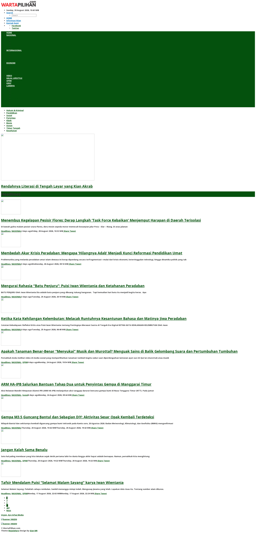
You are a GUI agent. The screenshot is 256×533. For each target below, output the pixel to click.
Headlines (6, 231)
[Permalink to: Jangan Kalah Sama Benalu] (11, 443)
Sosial (25, 395)
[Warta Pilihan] (18, 6)
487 (8, 508)
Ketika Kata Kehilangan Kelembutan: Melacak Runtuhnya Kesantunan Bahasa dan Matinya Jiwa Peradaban (94, 318)
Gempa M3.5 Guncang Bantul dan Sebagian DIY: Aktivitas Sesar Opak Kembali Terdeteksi (77, 417)
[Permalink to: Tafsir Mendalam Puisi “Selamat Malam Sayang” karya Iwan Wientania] (11, 476)
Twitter (15, 28)
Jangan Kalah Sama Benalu (24, 449)
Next (8, 510)
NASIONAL (16, 231)
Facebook (16, 25)
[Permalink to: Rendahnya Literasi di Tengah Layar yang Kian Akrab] (47, 179)
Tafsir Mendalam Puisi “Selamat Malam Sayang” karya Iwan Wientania (62, 482)
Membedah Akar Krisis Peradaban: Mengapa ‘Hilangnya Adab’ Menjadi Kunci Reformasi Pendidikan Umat (91, 253)
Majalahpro (13, 530)
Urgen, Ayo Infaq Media (12, 515)
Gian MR (33, 530)
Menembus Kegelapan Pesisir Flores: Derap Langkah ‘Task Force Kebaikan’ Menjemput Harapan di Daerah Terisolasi (101, 220)
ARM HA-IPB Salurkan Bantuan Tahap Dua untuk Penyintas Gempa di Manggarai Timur (76, 384)
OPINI (25, 362)
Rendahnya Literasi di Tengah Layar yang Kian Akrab (47, 186)
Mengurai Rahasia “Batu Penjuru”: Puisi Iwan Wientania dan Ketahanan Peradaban (73, 285)
